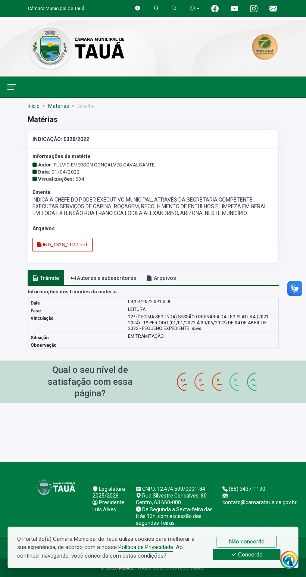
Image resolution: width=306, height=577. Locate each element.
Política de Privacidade (145, 547)
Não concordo (247, 541)
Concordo (250, 554)
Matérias (58, 106)
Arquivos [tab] (165, 278)
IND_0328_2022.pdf (65, 244)
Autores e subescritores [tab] (106, 278)
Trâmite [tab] (49, 278)
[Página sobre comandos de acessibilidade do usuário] (194, 8)
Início (34, 106)
